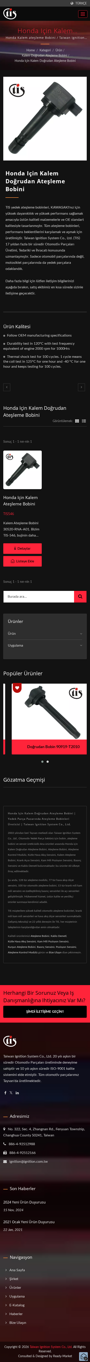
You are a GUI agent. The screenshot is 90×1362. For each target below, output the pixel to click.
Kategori (45, 50)
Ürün (58, 50)
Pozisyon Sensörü (66, 947)
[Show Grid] (77, 421)
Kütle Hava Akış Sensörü (22, 941)
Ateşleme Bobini (40, 936)
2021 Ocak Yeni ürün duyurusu (29, 1221)
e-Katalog (16, 1305)
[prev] (6, 387)
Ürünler (15, 1287)
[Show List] (84, 421)
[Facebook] (5, 1093)
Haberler (16, 1314)
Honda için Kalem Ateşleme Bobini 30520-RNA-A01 (20, 504)
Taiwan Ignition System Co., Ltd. (51, 1347)
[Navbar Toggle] (82, 14)
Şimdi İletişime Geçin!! (45, 1011)
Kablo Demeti (58, 936)
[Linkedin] (17, 1093)
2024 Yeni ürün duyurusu (24, 1202)
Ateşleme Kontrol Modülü (23, 952)
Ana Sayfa (17, 1270)
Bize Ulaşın (55, 952)
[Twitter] (11, 1093)
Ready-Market (62, 1356)
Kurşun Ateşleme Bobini (22, 947)
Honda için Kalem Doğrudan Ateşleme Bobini (45, 60)
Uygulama (15, 645)
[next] (81, 387)
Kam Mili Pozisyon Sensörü (53, 941)
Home (30, 50)
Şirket (13, 1279)
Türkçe (81, 3)
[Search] (80, 597)
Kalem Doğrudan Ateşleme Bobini (44, 55)
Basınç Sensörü (46, 947)
